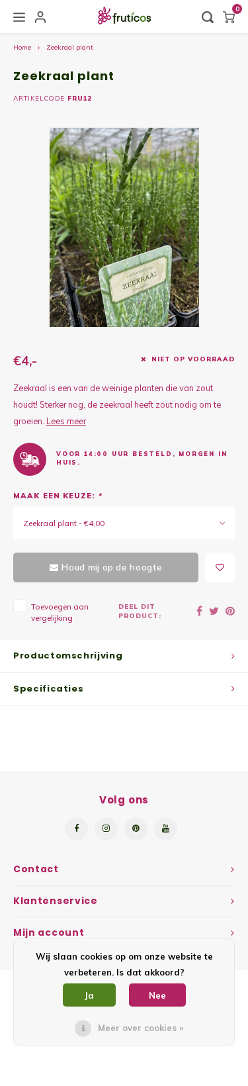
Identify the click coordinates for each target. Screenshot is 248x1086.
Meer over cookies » (140, 1027)
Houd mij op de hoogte (112, 567)
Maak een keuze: (57, 495)
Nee (157, 995)
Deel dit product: (139, 610)
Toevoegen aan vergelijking (60, 612)
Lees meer (66, 421)
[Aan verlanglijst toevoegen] (220, 567)
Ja (89, 995)
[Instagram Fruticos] (106, 828)
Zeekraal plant (69, 47)
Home (22, 47)
